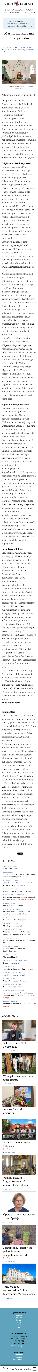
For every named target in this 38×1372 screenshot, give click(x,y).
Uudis (5, 872)
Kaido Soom (9, 1298)
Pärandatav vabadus (11, 1004)
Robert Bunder (10, 1050)
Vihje (19, 1325)
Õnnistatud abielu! (10, 868)
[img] (34, 1369)
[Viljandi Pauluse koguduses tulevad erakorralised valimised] (19, 1175)
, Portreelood (19, 895)
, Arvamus (13, 1001)
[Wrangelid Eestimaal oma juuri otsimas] (19, 1073)
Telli (19, 1327)
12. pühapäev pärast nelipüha (14, 926)
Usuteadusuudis (9, 909)
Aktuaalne (7, 938)
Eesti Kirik (27, 3)
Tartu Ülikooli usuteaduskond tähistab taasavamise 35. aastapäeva (19, 1290)
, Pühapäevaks (15, 923)
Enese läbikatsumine (11, 963)
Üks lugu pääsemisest (11, 957)
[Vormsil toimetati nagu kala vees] (19, 1139)
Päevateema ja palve (10, 960)
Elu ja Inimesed (8, 889)
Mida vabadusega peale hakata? (15, 981)
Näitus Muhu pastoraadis (12, 987)
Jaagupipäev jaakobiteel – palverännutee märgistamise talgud (18, 1251)
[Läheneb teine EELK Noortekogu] (19, 1040)
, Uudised (15, 866)
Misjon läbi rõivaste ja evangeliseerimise (18, 891)
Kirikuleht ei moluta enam (13, 905)
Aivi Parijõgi (9, 1084)
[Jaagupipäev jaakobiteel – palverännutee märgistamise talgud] (19, 1245)
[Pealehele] (16, 6)
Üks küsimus (7, 946)
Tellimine (18, 1369)
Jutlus (5, 955)
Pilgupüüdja (7, 866)
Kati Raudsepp (10, 1152)
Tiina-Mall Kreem (25, 47)
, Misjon (16, 889)
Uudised (10, 50)
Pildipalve (6, 923)
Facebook (19, 1355)
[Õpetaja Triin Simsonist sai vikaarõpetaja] (19, 1212)
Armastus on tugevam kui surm (15, 969)
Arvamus (6, 903)
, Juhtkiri (13, 903)
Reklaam (19, 1320)
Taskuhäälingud (19, 1359)
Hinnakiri (19, 1318)
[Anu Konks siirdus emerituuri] (19, 1106)
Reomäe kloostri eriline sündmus (16, 920)
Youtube (19, 1357)
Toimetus (19, 1315)
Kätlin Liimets (10, 1117)
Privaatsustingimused (19, 1346)
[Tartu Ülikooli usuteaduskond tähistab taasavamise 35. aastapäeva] (19, 1284)
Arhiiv (19, 1322)
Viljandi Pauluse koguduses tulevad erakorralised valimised (17, 1181)
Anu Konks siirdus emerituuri (14, 975)
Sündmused (7, 880)
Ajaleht (8, 3)
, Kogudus (17, 972)
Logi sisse (27, 1369)
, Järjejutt (18, 929)
